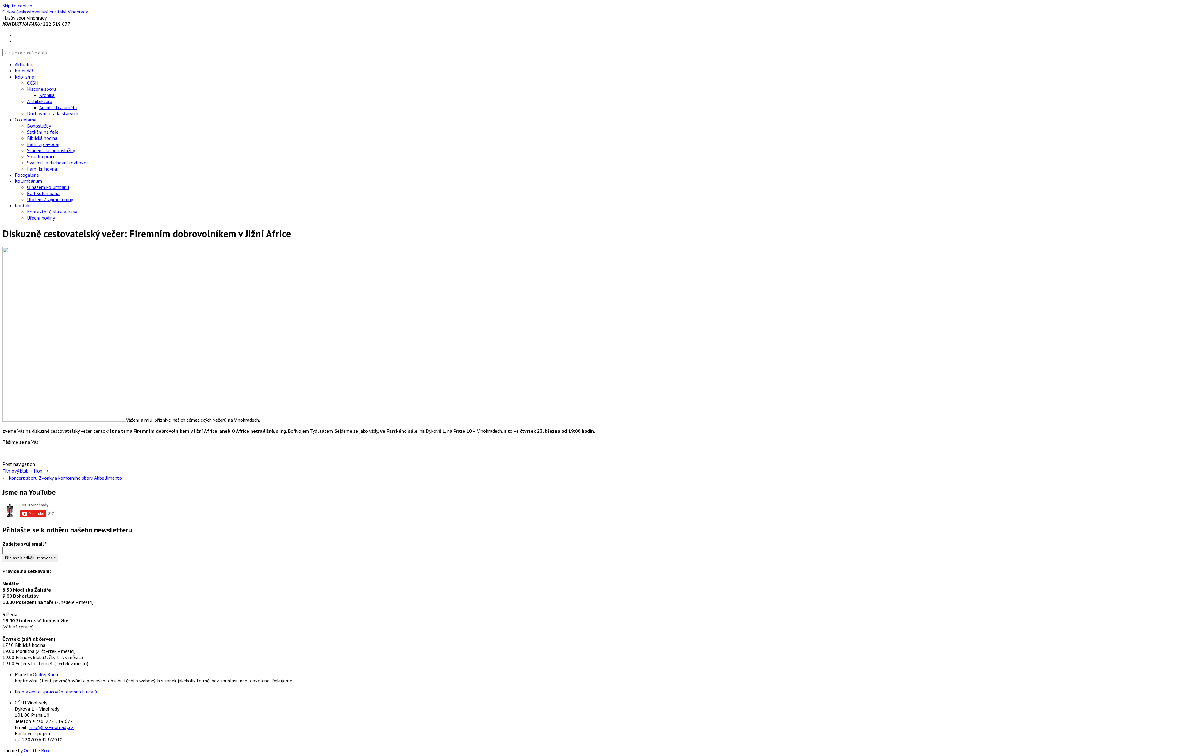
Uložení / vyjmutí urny (50, 199)
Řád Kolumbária (43, 193)
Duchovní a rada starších (52, 113)
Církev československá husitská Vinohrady (45, 12)
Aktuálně (24, 64)
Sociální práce (41, 156)
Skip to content (18, 5)
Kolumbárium (28, 181)
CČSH (32, 83)
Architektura (39, 101)
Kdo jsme (24, 77)
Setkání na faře (43, 132)
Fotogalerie (27, 175)
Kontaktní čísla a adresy (52, 212)
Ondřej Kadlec (47, 674)
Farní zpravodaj (43, 144)
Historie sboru (41, 89)
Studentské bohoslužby (51, 150)
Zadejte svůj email (24, 544)
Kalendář (24, 70)
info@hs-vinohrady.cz (51, 727)
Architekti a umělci (58, 107)
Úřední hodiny (41, 218)
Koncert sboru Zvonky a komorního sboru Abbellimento (62, 478)
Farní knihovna (42, 169)
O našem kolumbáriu (48, 187)
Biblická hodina (42, 138)
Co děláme (26, 120)
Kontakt (23, 205)
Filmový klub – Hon (25, 471)
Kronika (47, 95)
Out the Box (36, 750)
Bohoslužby (39, 126)
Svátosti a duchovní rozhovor (57, 162)
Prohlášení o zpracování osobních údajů (56, 692)
